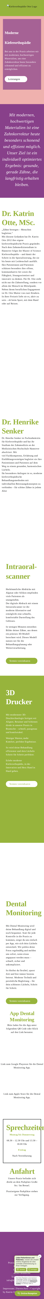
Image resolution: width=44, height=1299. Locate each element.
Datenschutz (22, 1288)
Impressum (8, 1288)
